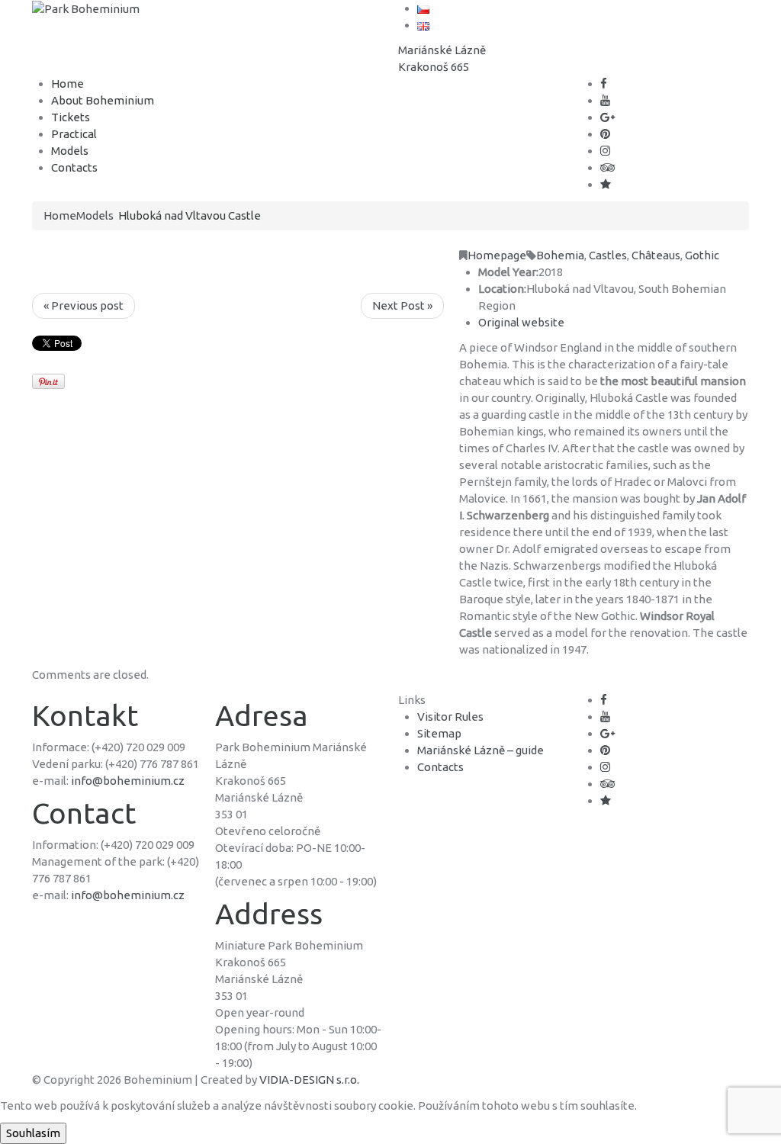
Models (69, 150)
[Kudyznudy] (605, 184)
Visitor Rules (450, 716)
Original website (521, 322)
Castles (608, 255)
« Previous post (83, 305)
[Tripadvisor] (607, 167)
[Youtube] (605, 100)
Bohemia (560, 255)
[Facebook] (603, 83)
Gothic (702, 255)
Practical (74, 133)
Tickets (70, 117)
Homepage (497, 255)
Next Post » (402, 305)
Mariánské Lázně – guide (480, 750)
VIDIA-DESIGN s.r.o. (309, 1079)
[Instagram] (605, 150)
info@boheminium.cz (128, 780)
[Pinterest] (605, 133)
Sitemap (439, 733)
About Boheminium (102, 100)
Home (67, 83)
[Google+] (607, 117)
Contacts (74, 167)
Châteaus (656, 255)
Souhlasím (33, 1132)
